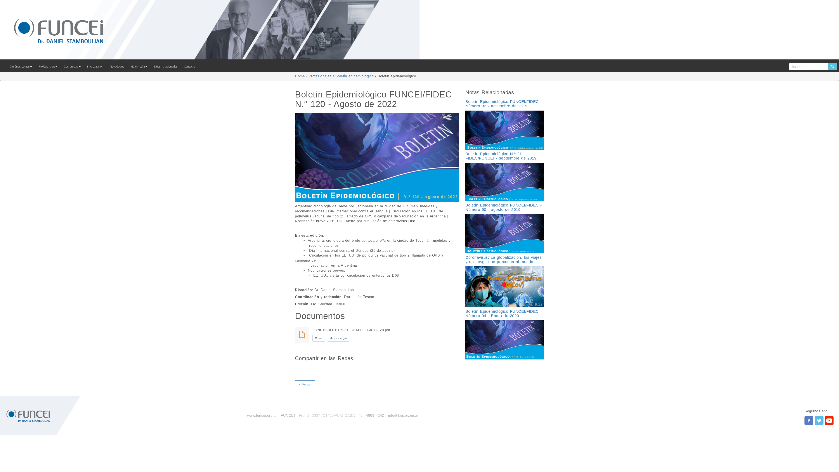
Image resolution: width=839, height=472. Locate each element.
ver (320, 338)
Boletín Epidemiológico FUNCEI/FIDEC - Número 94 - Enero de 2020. (503, 313)
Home (300, 76)
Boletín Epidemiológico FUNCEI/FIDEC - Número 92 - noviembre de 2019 (503, 103)
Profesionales (46, 66)
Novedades (117, 66)
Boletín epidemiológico (354, 76)
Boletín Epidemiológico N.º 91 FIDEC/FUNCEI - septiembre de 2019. (501, 156)
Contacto (189, 66)
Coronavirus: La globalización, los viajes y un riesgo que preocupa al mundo (503, 259)
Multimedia (138, 66)
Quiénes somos (20, 66)
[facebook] (808, 420)
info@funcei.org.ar (403, 415)
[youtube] (829, 420)
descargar (340, 338)
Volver (306, 384)
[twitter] (819, 420)
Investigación (95, 66)
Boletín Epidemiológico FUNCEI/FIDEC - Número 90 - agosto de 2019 (503, 207)
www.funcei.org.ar (262, 415)
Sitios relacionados (166, 66)
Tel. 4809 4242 (371, 415)
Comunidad (71, 66)
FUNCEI (288, 415)
